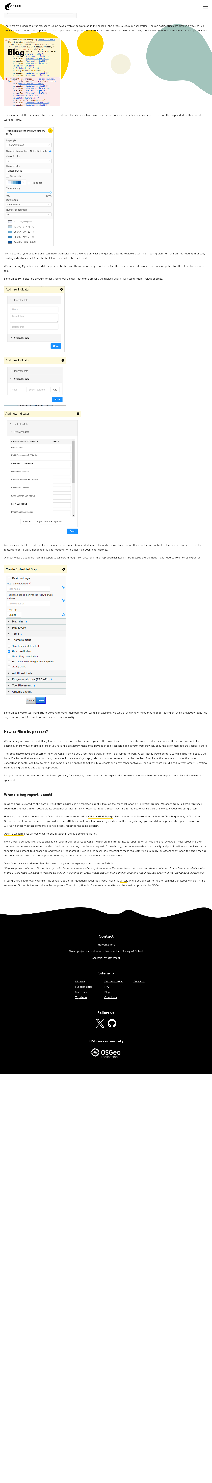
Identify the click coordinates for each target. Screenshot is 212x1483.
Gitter (123, 880)
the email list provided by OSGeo (140, 885)
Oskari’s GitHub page (100, 816)
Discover (80, 981)
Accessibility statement (106, 957)
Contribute (110, 997)
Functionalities (83, 986)
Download (139, 981)
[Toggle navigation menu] (205, 6)
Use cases (81, 991)
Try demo (81, 997)
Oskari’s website (14, 833)
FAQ (106, 986)
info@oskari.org (106, 944)
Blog (107, 991)
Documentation (113, 981)
